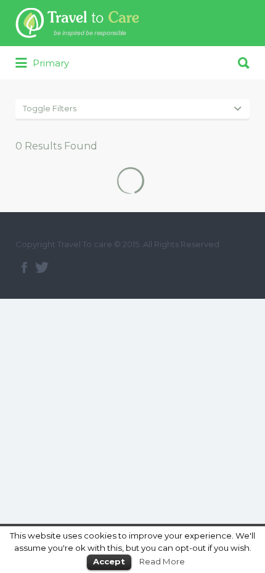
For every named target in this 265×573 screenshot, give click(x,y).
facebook (24, 267)
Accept (109, 561)
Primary (49, 63)
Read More (162, 561)
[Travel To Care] (77, 23)
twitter (42, 267)
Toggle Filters (49, 108)
